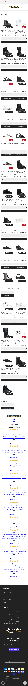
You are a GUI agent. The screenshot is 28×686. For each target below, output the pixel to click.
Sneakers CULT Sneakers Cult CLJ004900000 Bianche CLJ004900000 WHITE (20, 31)
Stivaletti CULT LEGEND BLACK (19, 369)
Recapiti (16, 682)
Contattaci (5, 602)
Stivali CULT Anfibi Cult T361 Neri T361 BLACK (20, 59)
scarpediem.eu (12, 676)
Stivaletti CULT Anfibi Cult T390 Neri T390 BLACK (20, 172)
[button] (2, 7)
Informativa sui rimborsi (17, 678)
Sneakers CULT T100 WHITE (20, 227)
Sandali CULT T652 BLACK (20, 143)
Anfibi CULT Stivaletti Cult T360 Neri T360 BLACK (20, 116)
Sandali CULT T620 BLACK (7, 171)
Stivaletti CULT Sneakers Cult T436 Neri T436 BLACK (20, 200)
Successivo (17, 427)
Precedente (10, 427)
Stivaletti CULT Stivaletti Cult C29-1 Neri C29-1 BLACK (7, 397)
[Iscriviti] (23, 644)
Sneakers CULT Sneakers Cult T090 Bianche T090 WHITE (20, 341)
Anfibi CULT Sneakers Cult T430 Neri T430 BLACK (7, 228)
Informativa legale (22, 682)
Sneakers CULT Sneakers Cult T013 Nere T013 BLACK (20, 256)
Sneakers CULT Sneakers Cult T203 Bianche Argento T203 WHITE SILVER (20, 313)
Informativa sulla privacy (8, 680)
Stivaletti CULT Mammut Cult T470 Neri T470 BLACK (7, 200)
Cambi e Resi (6, 596)
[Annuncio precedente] (2, 2)
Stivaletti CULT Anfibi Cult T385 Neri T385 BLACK (7, 59)
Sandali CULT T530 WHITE (7, 143)
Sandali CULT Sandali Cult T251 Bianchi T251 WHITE (6, 313)
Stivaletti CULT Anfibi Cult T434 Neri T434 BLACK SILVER (20, 87)
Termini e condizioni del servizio (20, 680)
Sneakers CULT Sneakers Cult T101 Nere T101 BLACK (7, 369)
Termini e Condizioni (7, 599)
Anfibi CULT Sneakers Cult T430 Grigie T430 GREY (7, 31)
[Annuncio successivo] (25, 2)
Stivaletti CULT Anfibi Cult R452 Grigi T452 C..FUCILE (6, 285)
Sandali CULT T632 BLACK (7, 86)
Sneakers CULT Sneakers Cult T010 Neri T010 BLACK (7, 256)
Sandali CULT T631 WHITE (7, 115)
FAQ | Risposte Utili (7, 592)
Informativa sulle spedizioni (8, 682)
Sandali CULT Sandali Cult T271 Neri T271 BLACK (20, 285)
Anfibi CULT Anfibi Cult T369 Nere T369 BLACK (6, 341)
